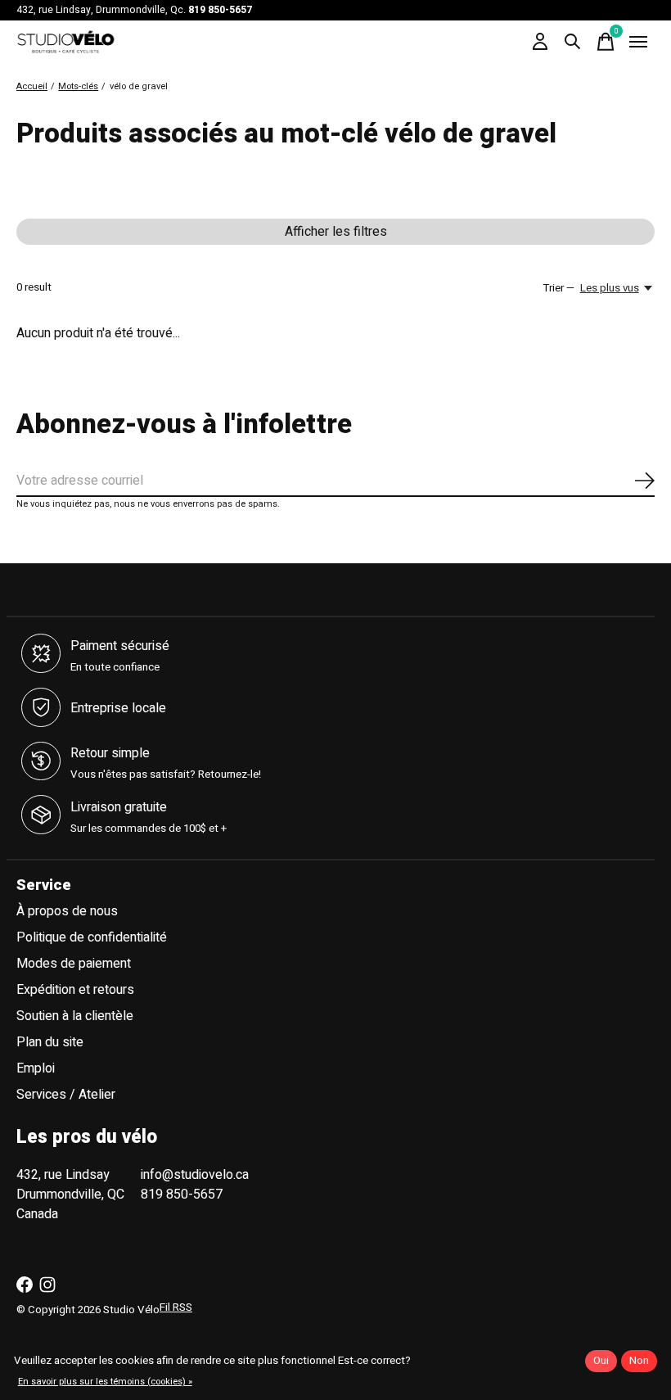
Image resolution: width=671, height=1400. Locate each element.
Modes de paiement (73, 963)
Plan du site (49, 1042)
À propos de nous (67, 911)
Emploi (35, 1068)
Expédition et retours (75, 990)
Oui (601, 1361)
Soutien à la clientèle (74, 1016)
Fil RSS (176, 1307)
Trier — (558, 288)
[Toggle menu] (638, 41)
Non (639, 1361)
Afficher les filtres (336, 232)
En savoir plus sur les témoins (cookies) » (105, 1382)
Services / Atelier (65, 1094)
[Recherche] (572, 41)
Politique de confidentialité (91, 937)
